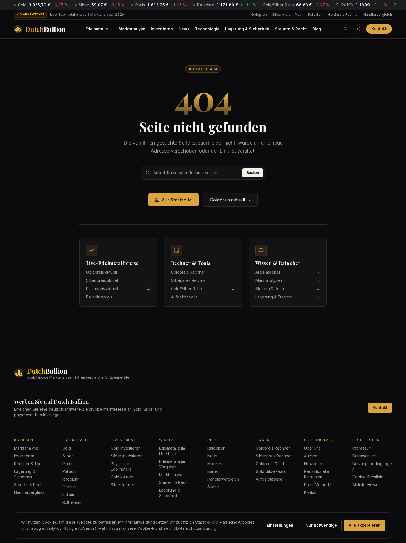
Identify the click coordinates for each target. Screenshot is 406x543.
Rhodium (70, 479)
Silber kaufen (123, 484)
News (183, 29)
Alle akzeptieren (365, 525)
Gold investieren (126, 448)
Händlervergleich (377, 14)
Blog (316, 29)
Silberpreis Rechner (274, 455)
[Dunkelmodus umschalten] (358, 29)
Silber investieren (127, 455)
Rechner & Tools (29, 463)
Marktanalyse (131, 29)
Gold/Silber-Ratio (271, 471)
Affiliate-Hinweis (366, 484)
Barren (213, 471)
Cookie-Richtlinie (367, 476)
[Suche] (345, 29)
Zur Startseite (177, 200)
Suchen (253, 172)
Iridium (68, 494)
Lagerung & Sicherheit (247, 29)
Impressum (362, 448)
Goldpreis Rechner (343, 14)
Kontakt (378, 28)
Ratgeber (216, 448)
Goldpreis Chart (270, 463)
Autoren (311, 455)
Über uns (312, 448)
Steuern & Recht (291, 29)
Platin (299, 14)
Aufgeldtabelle (269, 479)
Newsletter (314, 463)
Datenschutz (363, 455)
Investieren (162, 29)
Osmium (69, 486)
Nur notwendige (321, 525)
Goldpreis (259, 14)
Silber (67, 455)
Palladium (316, 14)
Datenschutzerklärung (196, 528)
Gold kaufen (122, 476)
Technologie (207, 29)
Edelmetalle (96, 29)
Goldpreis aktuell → (230, 200)
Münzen (214, 463)
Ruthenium (71, 502)
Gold (66, 448)
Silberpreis (281, 14)
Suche (213, 486)
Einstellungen (280, 525)
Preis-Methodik (318, 484)
